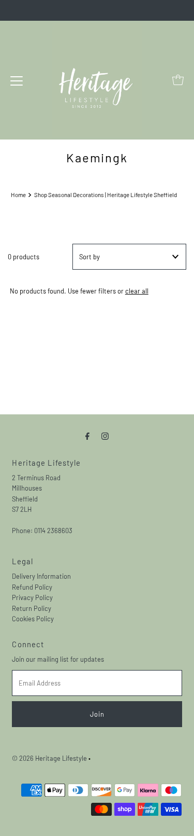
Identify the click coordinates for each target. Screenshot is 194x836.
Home (18, 194)
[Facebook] (87, 435)
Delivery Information (41, 576)
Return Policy (31, 608)
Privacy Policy (32, 597)
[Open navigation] (17, 80)
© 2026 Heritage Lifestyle (49, 758)
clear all (136, 291)
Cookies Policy (33, 619)
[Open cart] (178, 80)
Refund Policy (32, 587)
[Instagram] (105, 435)
